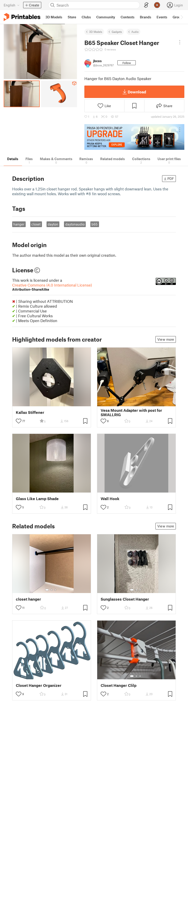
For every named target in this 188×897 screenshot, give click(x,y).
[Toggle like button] (18, 421)
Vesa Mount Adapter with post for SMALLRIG (131, 412)
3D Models (95, 31)
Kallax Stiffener (30, 412)
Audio (134, 31)
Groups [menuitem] (178, 17)
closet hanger (28, 599)
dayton (53, 224)
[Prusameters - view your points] (157, 5)
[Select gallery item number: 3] (55, 590)
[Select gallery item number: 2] (52, 590)
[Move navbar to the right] (182, 17)
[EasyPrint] (146, 5)
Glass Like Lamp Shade (37, 498)
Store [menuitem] (72, 17)
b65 (94, 224)
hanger (18, 224)
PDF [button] (170, 178)
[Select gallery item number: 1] (47, 590)
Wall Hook (110, 498)
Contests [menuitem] (127, 17)
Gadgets (117, 31)
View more (165, 339)
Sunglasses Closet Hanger (125, 599)
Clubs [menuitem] (86, 17)
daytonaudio (75, 224)
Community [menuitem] (105, 17)
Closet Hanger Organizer (38, 685)
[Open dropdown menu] (179, 42)
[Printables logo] (22, 17)
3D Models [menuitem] (53, 17)
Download (137, 91)
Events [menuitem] (162, 17)
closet (36, 224)
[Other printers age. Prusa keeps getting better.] (134, 137)
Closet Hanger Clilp (118, 685)
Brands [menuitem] (145, 17)
